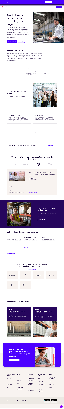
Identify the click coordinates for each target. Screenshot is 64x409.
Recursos (21, 7)
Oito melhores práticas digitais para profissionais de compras (43, 312)
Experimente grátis (42, 219)
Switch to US (49, 2)
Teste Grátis (59, 7)
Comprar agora (52, 7)
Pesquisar (46, 4)
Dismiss (55, 2)
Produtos (11, 7)
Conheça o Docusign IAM (26, 360)
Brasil (8, 400)
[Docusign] (5, 7)
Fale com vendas (44, 7)
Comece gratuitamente (12, 41)
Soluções (16, 7)
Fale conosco (21, 41)
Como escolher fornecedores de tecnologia (17, 312)
